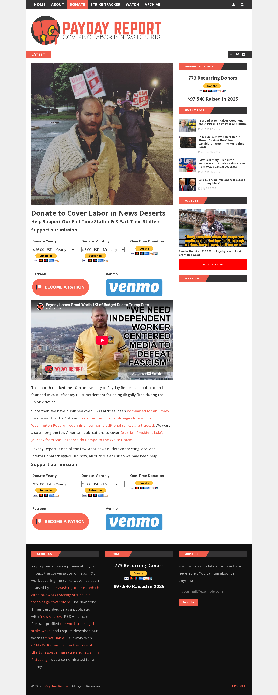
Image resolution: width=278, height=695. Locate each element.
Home (39, 4)
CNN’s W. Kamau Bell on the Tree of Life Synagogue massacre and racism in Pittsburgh (65, 652)
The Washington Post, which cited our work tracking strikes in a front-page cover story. (65, 594)
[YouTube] (244, 54)
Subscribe (215, 264)
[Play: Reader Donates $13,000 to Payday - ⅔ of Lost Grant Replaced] (213, 228)
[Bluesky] (237, 54)
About (57, 4)
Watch (132, 4)
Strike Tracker (105, 4)
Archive (152, 4)
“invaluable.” (55, 637)
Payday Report (57, 686)
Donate (77, 4)
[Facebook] (231, 54)
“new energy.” (51, 616)
